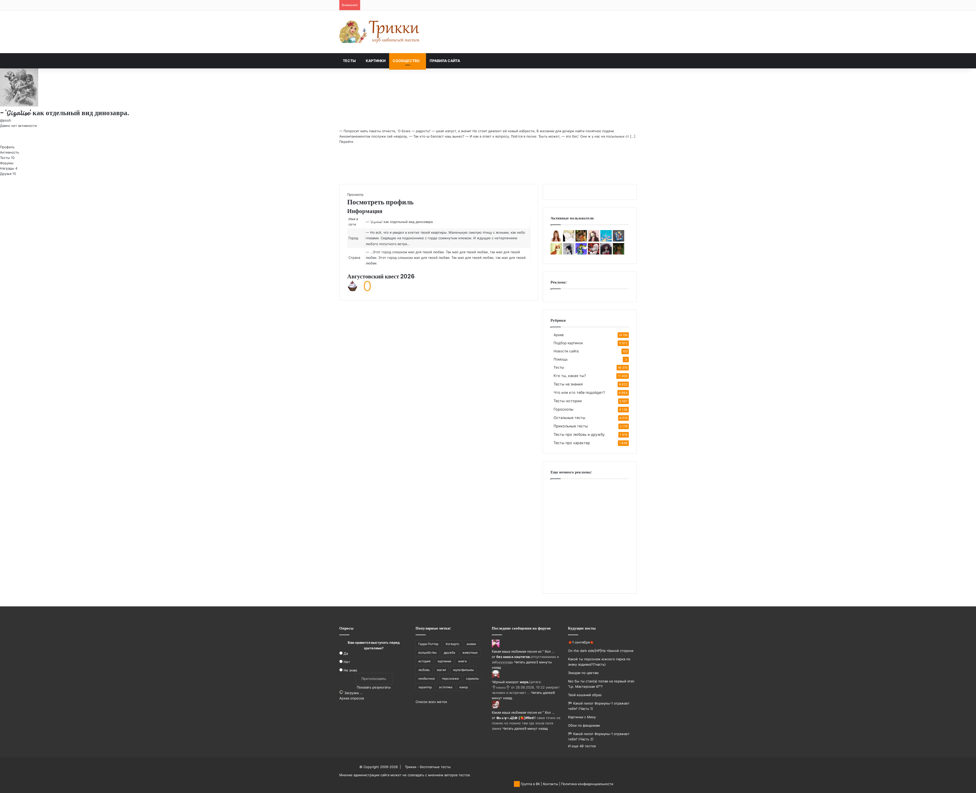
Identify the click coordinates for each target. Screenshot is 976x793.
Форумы (6, 163)
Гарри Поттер (428, 644)
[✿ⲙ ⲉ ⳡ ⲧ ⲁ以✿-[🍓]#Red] (593, 253)
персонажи (450, 678)
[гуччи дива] (556, 240)
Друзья (8, 174)
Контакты (550, 784)
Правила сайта (445, 60)
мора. (524, 682)
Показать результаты (374, 687)
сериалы (472, 678)
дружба (449, 652)
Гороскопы (563, 409)
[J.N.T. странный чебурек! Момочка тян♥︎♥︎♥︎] (618, 253)
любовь (424, 670)
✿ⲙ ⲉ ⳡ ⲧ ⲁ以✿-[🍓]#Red (514, 718)
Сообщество (406, 60)
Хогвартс (453, 644)
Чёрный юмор (503, 682)
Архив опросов (351, 698)
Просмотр (355, 194)
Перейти (346, 142)
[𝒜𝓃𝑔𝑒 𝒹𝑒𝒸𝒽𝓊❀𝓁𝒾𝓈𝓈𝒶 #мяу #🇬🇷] (568, 253)
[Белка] (581, 240)
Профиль (7, 147)
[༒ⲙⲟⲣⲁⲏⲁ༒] (606, 253)
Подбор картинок (568, 343)
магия (441, 670)
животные (470, 652)
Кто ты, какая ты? (570, 375)
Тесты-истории (568, 401)
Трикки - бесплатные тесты (428, 767)
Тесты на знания (568, 384)
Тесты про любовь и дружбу (579, 434)
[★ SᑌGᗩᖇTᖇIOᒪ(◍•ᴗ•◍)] (581, 253)
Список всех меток (431, 702)
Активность (9, 152)
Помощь (561, 359)
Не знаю (350, 670)
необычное (426, 678)
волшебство (427, 652)
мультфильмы (463, 670)
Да (346, 653)
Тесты (349, 60)
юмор (464, 687)
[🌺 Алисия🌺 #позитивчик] (593, 240)
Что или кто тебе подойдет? (579, 392)
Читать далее (525, 662)
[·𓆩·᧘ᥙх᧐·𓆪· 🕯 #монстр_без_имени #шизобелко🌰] (568, 240)
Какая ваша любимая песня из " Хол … (523, 651)
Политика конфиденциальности (587, 784)
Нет (347, 662)
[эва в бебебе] (618, 240)
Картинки (376, 60)
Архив (559, 335)
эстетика (445, 687)
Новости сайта (566, 351)
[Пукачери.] (606, 240)
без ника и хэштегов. (513, 657)
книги (462, 661)
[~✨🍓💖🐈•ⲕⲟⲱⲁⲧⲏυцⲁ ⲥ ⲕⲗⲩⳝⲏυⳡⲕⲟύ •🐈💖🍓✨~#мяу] (556, 253)
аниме (471, 644)
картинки (444, 661)
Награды (8, 168)
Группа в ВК (530, 784)
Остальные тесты (569, 417)
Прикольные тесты (571, 426)
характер (425, 687)
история (424, 661)
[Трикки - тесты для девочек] (380, 32)
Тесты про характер (572, 443)
